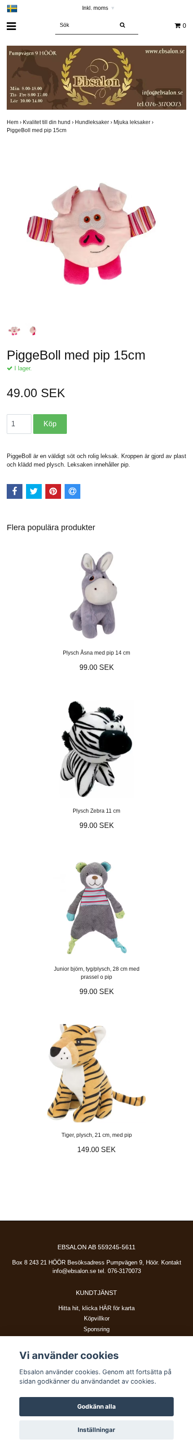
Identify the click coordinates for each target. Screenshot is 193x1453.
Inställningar (96, 1429)
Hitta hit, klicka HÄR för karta (96, 1308)
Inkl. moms (98, 8)
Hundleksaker (94, 122)
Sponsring (96, 1329)
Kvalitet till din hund (49, 122)
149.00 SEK (96, 1149)
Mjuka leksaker (134, 122)
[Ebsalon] (96, 77)
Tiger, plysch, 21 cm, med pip (96, 1135)
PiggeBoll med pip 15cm (37, 130)
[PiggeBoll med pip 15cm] (96, 231)
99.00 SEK (96, 667)
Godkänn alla (96, 1406)
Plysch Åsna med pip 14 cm (96, 653)
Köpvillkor (97, 1318)
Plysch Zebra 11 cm (96, 811)
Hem (15, 122)
